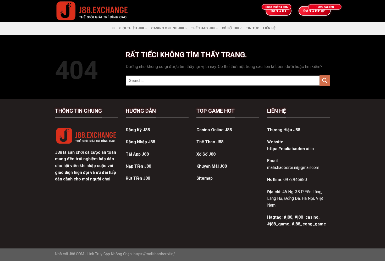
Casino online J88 (167, 28)
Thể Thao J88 (202, 28)
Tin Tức (253, 28)
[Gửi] (325, 80)
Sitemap (204, 178)
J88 (112, 28)
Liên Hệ (269, 28)
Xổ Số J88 (230, 28)
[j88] (146, 11)
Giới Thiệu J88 (131, 28)
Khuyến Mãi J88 (211, 166)
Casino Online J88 (214, 129)
